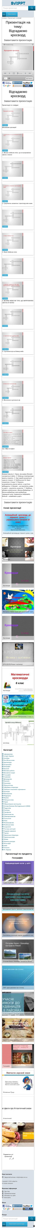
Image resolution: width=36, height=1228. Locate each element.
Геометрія (7, 777)
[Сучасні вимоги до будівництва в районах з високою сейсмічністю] (18, 1003)
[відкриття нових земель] (18, 1030)
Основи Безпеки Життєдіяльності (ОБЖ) (17, 806)
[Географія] (18, 1056)
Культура (7, 791)
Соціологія (7, 827)
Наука (6, 802)
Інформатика (8, 754)
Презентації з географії (14, 18)
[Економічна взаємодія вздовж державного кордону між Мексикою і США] (18, 925)
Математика (8, 793)
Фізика (6, 839)
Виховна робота (9, 770)
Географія (7, 775)
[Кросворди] (18, 549)
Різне (5, 820)
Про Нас (7, 1191)
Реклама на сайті (10, 1195)
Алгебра (6, 758)
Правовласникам (9, 1193)
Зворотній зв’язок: (15, 1177)
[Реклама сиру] (18, 1134)
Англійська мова (9, 760)
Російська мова (9, 825)
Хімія (5, 845)
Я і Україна (7, 850)
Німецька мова (9, 800)
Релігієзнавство (9, 822)
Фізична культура (9, 841)
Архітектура (8, 762)
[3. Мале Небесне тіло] (12, 241)
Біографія (7, 766)
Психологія (7, 818)
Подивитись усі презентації (8, 1155)
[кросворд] (18, 733)
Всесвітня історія (9, 773)
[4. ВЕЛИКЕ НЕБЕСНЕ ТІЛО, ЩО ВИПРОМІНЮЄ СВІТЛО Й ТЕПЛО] (12, 289)
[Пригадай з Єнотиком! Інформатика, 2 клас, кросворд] (18, 706)
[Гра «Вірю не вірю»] (12, 437)
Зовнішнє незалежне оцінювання (15, 789)
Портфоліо (7, 812)
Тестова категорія (10, 829)
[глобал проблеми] (18, 873)
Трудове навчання (10, 831)
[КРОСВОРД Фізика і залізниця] (18, 654)
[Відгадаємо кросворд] (12, 116)
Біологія (6, 768)
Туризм (6, 833)
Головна (4, 18)
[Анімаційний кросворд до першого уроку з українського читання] (18, 523)
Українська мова (9, 837)
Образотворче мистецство (12, 804)
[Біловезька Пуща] (18, 1082)
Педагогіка (7, 808)
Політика (7, 810)
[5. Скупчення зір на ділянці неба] (12, 340)
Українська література (11, 835)
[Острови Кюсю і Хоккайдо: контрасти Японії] (18, 951)
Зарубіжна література (11, 787)
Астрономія (7, 764)
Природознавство (9, 816)
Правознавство (9, 814)
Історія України (9, 756)
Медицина (7, 795)
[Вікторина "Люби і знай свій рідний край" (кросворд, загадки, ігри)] (18, 601)
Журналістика (8, 785)
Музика (6, 798)
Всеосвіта (7, 1197)
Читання (6, 847)
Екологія (6, 781)
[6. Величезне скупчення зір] (12, 389)
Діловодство (8, 779)
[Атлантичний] (18, 1108)
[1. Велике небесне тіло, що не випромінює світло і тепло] (12, 141)
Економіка (7, 783)
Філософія (7, 843)
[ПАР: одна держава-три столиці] (18, 977)
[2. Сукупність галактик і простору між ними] (12, 192)
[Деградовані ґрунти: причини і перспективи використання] (18, 899)
